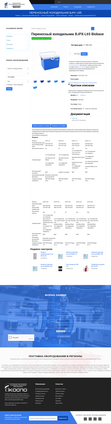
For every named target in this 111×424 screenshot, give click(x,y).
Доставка (58, 398)
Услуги (65, 7)
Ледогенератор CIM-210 (72, 265)
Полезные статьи (40, 393)
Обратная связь (60, 391)
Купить (84, 54)
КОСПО (16, 7)
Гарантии (58, 401)
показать (83, 95)
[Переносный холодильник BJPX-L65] (49, 59)
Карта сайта (59, 403)
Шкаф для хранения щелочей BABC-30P (97, 253)
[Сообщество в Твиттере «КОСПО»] (66, 2)
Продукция (77, 7)
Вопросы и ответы (61, 389)
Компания (54, 7)
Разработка (91, 7)
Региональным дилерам (42, 389)
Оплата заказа (60, 393)
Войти (59, 2)
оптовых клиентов (74, 65)
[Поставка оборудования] (6, 5)
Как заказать (59, 396)
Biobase (70, 82)
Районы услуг (39, 401)
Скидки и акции (39, 396)
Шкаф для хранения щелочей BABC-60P (47, 265)
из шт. (77, 54)
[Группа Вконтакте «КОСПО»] (63, 2)
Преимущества (39, 398)
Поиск (9, 89)
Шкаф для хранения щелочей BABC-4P (72, 253)
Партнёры (38, 403)
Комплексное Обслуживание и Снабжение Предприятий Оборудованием (16, 5)
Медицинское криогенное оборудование (85, 82)
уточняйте (81, 67)
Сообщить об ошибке (59, 126)
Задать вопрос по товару (41, 126)
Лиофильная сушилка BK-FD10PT (97, 265)
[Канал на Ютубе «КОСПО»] (69, 2)
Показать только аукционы (15, 84)
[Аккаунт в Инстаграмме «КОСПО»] (72, 2)
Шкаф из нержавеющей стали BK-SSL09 (47, 254)
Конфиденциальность (41, 391)
